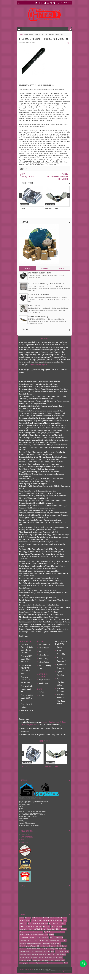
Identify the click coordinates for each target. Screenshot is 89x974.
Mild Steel (64, 918)
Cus (32, 951)
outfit (62, 960)
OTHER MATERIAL (43, 937)
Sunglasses (23, 932)
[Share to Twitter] (39, 762)
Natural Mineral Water (33, 949)
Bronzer (43, 929)
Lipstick (22, 926)
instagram (23, 960)
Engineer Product (48, 920)
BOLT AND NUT (54, 923)
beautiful (55, 932)
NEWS (39, 920)
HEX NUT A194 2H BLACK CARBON (38, 294)
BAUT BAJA (24, 842)
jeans (29, 960)
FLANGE (35, 923)
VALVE (52, 937)
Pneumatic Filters (25, 954)
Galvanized (45, 918)
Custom (33, 920)
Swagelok (23, 943)
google (42, 3)
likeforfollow (45, 960)
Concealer (32, 932)
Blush (30, 929)
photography (24, 963)
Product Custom (25, 920)
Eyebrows (40, 932)
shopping (53, 963)
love (52, 960)
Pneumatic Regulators (39, 954)
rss (45, 3)
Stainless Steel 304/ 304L (34, 926)
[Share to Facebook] (36, 762)
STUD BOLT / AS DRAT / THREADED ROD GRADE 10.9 (43, 39)
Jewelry (62, 923)
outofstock (58, 920)
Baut (27, 935)
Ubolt (65, 920)
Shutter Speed (43, 940)
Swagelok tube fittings (34, 943)
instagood (59, 957)
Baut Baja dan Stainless (25, 969)
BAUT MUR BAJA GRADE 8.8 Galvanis (39, 273)
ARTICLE (37, 929)
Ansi (29, 923)
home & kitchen (50, 957)
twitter (36, 3)
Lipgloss (63, 929)
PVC (56, 951)
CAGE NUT (25, 766)
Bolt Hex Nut (36, 918)
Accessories (23, 929)
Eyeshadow (48, 932)
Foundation (51, 929)
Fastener (28, 918)
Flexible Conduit (62, 946)
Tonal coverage (61, 954)
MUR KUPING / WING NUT (53, 766)
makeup (57, 960)
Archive (61, 268)
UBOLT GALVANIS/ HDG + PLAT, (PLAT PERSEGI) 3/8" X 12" (46, 283)
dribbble (51, 3)
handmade (34, 957)
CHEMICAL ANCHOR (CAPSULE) (38, 316)
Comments (44, 268)
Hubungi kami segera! (38, 364)
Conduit (42, 946)
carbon (22, 957)
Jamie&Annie (51, 946)
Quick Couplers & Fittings (28, 946)
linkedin (48, 3)
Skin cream (50, 954)
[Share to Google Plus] (42, 762)
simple (22, 918)
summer (60, 963)
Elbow (53, 926)
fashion (22, 935)
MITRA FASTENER (27, 837)
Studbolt (44, 949)
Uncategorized (53, 949)
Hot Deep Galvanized (37, 935)
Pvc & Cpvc (23, 923)
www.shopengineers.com (63, 971)
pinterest (54, 3)
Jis (49, 951)
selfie (47, 963)
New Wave (59, 937)
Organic (53, 943)
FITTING (59, 926)
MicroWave (46, 943)
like (39, 960)
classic (62, 932)
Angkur (51, 935)
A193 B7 (30, 940)
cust (60, 949)
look (64, 949)
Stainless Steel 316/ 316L (58, 940)
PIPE (58, 943)
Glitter (58, 929)
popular (42, 963)
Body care (46, 926)
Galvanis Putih (54, 918)
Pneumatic (23, 940)
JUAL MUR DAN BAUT (34, 305)
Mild (52, 951)
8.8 (38, 946)
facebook (39, 3)
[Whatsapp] (83, 963)
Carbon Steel (43, 923)
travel (66, 963)
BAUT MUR (24, 839)
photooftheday (33, 963)
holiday (41, 957)
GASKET (22, 949)
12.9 (46, 935)
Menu (18, 3)
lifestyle (34, 960)
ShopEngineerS (26, 834)
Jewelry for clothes (41, 951)
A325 (36, 940)
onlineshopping (25, 951)
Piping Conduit (64, 951)
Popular (27, 268)
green (27, 957)
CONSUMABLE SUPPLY (27, 937)
